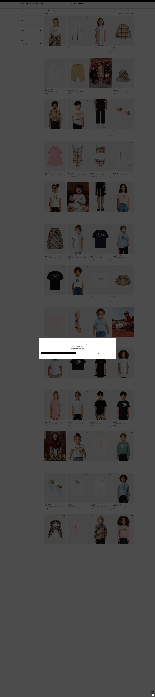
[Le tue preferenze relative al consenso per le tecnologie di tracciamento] (153, 695)
